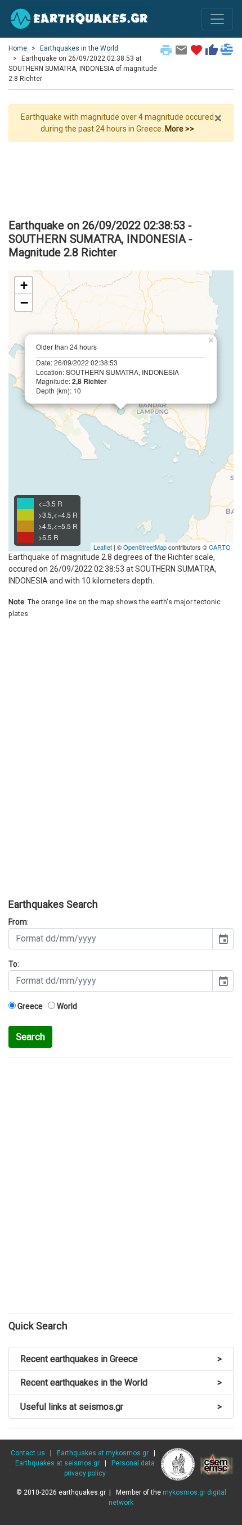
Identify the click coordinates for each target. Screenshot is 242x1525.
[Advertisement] (121, 176)
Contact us (28, 1453)
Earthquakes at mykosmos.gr (103, 1453)
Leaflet (102, 546)
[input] (110, 938)
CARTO (220, 546)
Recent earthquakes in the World (121, 1382)
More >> (179, 128)
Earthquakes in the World (79, 48)
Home (17, 48)
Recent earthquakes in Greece (121, 1359)
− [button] (24, 302)
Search (30, 1036)
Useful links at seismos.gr (121, 1406)
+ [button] (24, 285)
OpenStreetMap (145, 546)
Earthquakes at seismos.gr (57, 1463)
